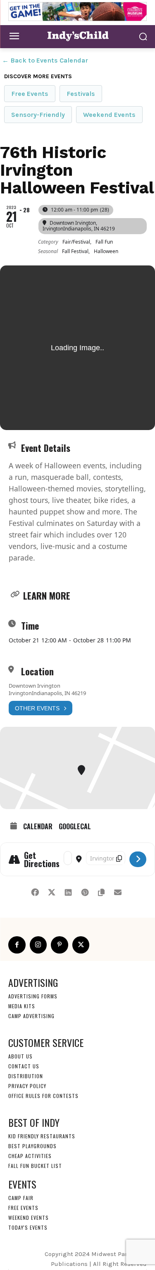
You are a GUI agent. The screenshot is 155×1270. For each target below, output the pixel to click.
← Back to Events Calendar (45, 60)
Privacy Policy (27, 1085)
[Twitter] (81, 945)
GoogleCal (75, 826)
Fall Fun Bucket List (35, 1165)
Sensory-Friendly (38, 115)
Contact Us (23, 1066)
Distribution (25, 1075)
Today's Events (28, 1227)
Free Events (29, 94)
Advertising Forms (32, 996)
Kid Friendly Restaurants (41, 1136)
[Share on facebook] (35, 891)
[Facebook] (17, 945)
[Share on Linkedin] (68, 891)
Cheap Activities (30, 1155)
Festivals (81, 94)
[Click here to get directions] (137, 859)
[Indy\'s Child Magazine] (77, 36)
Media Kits (21, 1006)
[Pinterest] (59, 945)
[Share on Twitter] (52, 891)
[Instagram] (38, 945)
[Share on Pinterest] (85, 891)
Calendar (37, 826)
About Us (20, 1056)
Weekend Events (109, 115)
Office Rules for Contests (43, 1095)
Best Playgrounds (32, 1145)
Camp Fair (20, 1197)
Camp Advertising (31, 1015)
